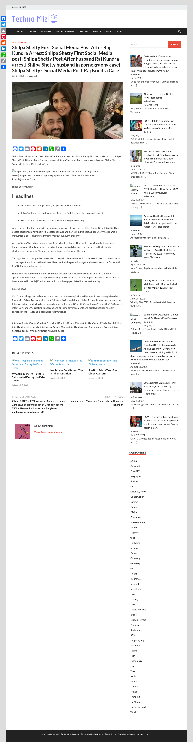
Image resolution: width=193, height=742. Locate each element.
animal (133, 460)
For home (135, 542)
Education (135, 517)
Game (133, 553)
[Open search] (179, 31)
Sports (97, 31)
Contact (20, 31)
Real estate (136, 630)
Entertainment (65, 31)
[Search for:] (155, 44)
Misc (132, 604)
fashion (134, 527)
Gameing (135, 558)
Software (135, 645)
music (133, 614)
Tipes (133, 665)
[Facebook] (4, 19)
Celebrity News (138, 491)
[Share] (4, 67)
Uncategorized (138, 706)
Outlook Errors (138, 619)
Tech (108, 31)
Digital (133, 512)
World (120, 31)
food (132, 537)
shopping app (137, 640)
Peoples (134, 624)
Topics (133, 681)
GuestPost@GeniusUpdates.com (133, 734)
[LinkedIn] (4, 49)
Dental (134, 506)
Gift (132, 568)
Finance (134, 532)
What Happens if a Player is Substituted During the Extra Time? (29, 377)
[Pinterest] (4, 37)
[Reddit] (4, 43)
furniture (135, 547)
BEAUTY (135, 471)
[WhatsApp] (4, 55)
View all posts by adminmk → (48, 431)
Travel (133, 691)
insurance (135, 578)
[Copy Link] (4, 61)
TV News (135, 701)
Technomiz (99, 734)
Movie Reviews (138, 609)
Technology (136, 660)
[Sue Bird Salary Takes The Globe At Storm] (106, 363)
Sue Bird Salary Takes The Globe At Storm (103, 372)
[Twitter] (4, 25)
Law (132, 594)
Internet (134, 583)
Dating (134, 501)
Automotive (136, 465)
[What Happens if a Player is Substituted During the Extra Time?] (29, 365)
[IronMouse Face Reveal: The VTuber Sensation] (67, 363)
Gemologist (136, 563)
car (132, 486)
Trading (134, 686)
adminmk (33, 76)
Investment (136, 589)
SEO (132, 635)
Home (33, 31)
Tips (132, 671)
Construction (137, 496)
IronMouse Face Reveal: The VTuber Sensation (66, 372)
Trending (135, 696)
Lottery (134, 599)
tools (133, 676)
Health (83, 31)
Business (46, 31)
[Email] (4, 31)
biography (135, 476)
